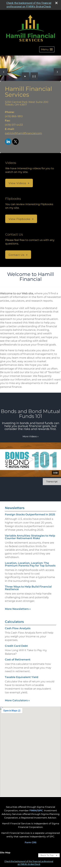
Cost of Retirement (17, 659)
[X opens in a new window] (15, 141)
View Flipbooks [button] (19, 219)
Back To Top (47, 855)
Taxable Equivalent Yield (21, 677)
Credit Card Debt (16, 645)
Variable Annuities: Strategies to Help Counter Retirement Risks (30, 537)
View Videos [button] (17, 183)
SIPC (40, 810)
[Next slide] (57, 72)
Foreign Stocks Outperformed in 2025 (30, 514)
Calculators (14, 622)
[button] (46, 49)
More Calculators (17, 700)
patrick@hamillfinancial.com (23, 133)
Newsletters (14, 508)
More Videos (31, 436)
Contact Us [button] (16, 254)
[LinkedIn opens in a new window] (8, 141)
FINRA (33, 810)
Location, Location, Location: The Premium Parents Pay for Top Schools (30, 564)
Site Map (5, 852)
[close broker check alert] (56, 3)
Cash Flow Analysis (17, 628)
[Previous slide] (3, 72)
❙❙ (34, 76)
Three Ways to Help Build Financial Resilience (28, 588)
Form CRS (30, 842)
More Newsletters (18, 608)
